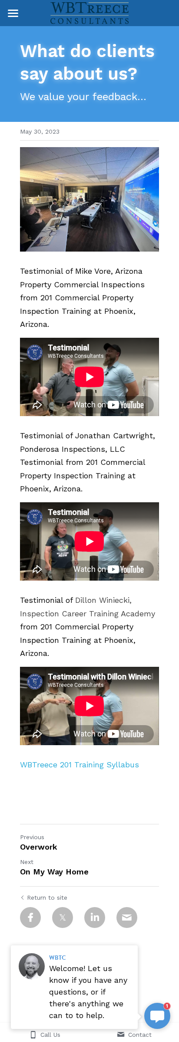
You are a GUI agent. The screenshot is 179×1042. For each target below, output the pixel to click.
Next (26, 861)
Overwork (38, 846)
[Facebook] (30, 917)
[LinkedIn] (94, 917)
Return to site (47, 897)
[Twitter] (62, 917)
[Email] (126, 917)
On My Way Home (54, 871)
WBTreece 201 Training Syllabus (79, 764)
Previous (32, 837)
